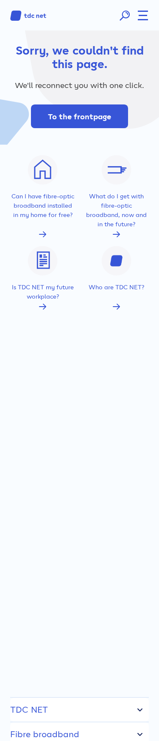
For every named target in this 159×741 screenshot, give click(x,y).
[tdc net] (28, 16)
